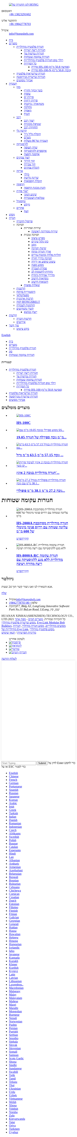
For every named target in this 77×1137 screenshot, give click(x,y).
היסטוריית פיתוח (25, 291)
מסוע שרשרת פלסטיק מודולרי (18, 622)
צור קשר (14, 325)
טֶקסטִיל (21, 201)
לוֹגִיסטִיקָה (22, 144)
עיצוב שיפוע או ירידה (43, 261)
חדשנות (20, 288)
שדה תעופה (30, 147)
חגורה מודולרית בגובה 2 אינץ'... (37, 473)
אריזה (19, 171)
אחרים (20, 207)
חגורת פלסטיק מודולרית (30, 46)
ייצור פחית (22, 191)
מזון (18, 87)
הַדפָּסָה (20, 184)
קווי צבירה (30, 164)
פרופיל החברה (24, 221)
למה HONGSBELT (28, 301)
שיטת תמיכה (38, 248)
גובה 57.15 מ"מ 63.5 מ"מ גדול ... (39, 455)
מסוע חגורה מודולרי (33, 625)
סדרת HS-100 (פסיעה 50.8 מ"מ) (50, 66)
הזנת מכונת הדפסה (34, 187)
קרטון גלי (21, 130)
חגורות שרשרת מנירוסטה (30, 77)
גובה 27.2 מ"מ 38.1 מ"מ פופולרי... (40, 491)
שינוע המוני (30, 194)
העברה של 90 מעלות (36, 140)
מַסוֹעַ (12, 214)
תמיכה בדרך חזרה (41, 258)
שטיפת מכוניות (32, 124)
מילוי (26, 174)
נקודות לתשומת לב (42, 271)
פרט (18, 538)
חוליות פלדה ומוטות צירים (46, 254)
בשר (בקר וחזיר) (33, 90)
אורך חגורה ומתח (41, 251)
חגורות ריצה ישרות (34, 50)
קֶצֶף (26, 211)
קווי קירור (29, 160)
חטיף (27, 113)
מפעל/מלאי (22, 295)
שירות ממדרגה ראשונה (44, 231)
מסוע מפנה (37, 265)
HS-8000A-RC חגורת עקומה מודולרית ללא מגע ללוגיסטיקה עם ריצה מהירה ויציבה (39, 560)
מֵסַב (33, 244)
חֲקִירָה (25, 538)
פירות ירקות (31, 100)
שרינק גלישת (31, 177)
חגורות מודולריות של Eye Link (14, 627)
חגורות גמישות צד (34, 53)
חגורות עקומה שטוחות (36, 56)
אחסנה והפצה (32, 154)
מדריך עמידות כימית (43, 275)
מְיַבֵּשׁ (27, 204)
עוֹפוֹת (27, 93)
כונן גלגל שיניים (39, 241)
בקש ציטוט (22, 328)
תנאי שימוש (8, 632)
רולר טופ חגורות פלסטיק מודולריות (43, 60)
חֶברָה (12, 218)
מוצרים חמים (35, 619)
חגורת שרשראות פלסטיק (30, 73)
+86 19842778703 (20, 24)
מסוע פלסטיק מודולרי (42, 629)
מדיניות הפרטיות (26, 632)
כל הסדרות (30, 63)
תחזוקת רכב (31, 127)
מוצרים (13, 43)
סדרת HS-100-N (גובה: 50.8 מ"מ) (51, 70)
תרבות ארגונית (24, 298)
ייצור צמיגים (23, 157)
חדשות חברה (23, 318)
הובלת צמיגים (31, 167)
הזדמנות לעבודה (25, 305)
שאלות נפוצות (32, 285)
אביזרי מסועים (24, 80)
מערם (27, 137)
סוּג (10, 351)
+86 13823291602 (20, 14)
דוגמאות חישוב (39, 281)
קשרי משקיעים (25, 308)
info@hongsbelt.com (21, 33)
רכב (18, 117)
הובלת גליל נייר (32, 134)
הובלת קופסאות (33, 181)
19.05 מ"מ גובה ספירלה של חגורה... (41, 437)
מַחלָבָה (28, 107)
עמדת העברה (39, 268)
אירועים (21, 322)
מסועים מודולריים (56, 625)
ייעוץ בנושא (30, 312)
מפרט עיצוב (38, 238)
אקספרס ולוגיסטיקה (35, 150)
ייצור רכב (29, 120)
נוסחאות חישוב (39, 278)
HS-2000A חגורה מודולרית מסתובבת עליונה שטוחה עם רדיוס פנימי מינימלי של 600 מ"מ (42, 527)
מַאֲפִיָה (27, 110)
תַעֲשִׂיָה (13, 83)
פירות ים (29, 97)
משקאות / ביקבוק (34, 103)
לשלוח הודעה (9, 658)
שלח (4, 593)
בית (11, 40)
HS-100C (23, 423)
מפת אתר (20, 619)
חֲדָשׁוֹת (13, 315)
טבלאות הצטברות (34, 197)
